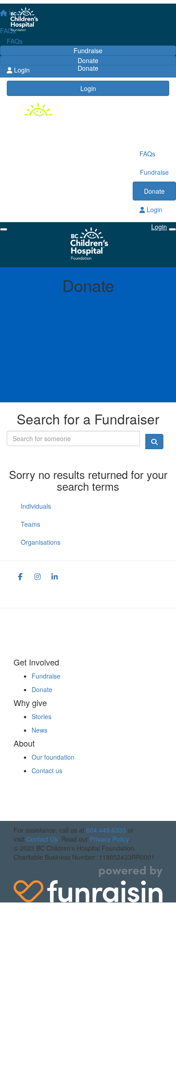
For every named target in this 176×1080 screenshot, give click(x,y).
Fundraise (88, 50)
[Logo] (88, 20)
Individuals (36, 505)
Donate (88, 60)
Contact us (47, 770)
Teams (30, 524)
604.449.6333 (106, 829)
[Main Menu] (3, 229)
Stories (41, 716)
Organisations (40, 542)
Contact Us (42, 838)
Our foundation (53, 756)
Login (88, 88)
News (39, 729)
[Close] (172, 229)
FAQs (15, 41)
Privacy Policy (109, 838)
